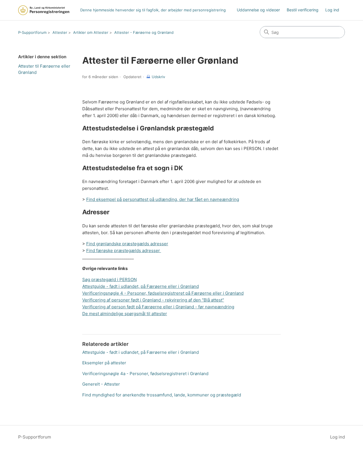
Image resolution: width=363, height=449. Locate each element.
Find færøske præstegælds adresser (123, 250)
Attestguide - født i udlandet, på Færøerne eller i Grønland (140, 286)
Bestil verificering (302, 9)
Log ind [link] (332, 9)
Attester (59, 32)
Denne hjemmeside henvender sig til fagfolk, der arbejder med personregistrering (153, 10)
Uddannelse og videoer (258, 9)
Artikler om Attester (90, 32)
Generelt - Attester (101, 384)
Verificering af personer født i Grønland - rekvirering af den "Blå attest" (153, 300)
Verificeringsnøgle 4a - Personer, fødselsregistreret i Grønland (145, 373)
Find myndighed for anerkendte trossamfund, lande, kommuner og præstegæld (161, 395)
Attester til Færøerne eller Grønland (44, 69)
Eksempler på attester (104, 362)
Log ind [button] (337, 437)
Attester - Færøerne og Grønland (144, 32)
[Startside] (43, 10)
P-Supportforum (32, 32)
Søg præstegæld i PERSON (109, 279)
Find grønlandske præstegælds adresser (127, 243)
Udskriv (158, 76)
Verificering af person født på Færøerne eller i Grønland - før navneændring (158, 306)
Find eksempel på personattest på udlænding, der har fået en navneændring (162, 199)
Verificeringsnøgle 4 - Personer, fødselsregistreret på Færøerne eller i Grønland (163, 293)
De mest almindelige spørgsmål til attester (124, 313)
